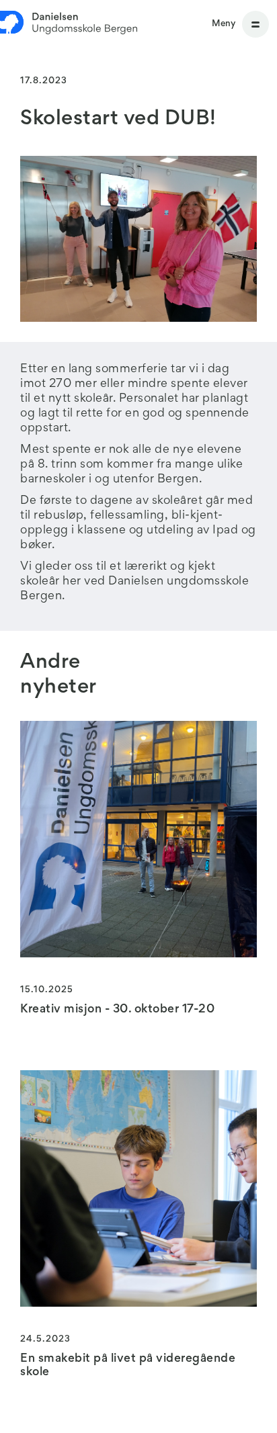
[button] (240, 24)
